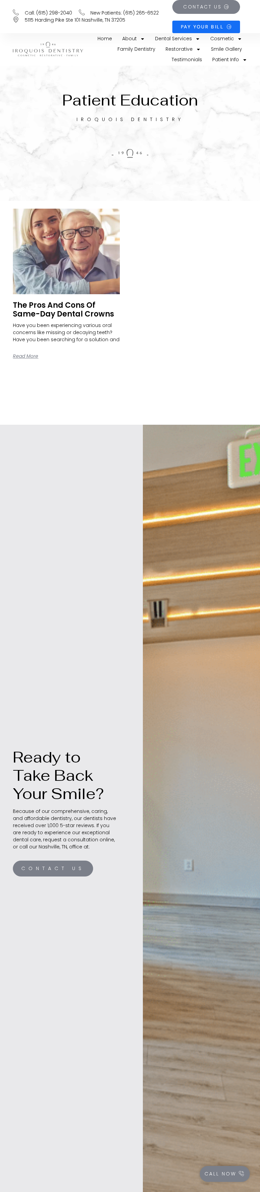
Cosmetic (222, 38)
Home (105, 38)
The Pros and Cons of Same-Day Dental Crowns (63, 309)
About (129, 38)
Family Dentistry (136, 49)
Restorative (179, 49)
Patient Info (225, 59)
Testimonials (187, 59)
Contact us (53, 868)
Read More (25, 356)
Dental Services (173, 38)
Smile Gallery (226, 49)
